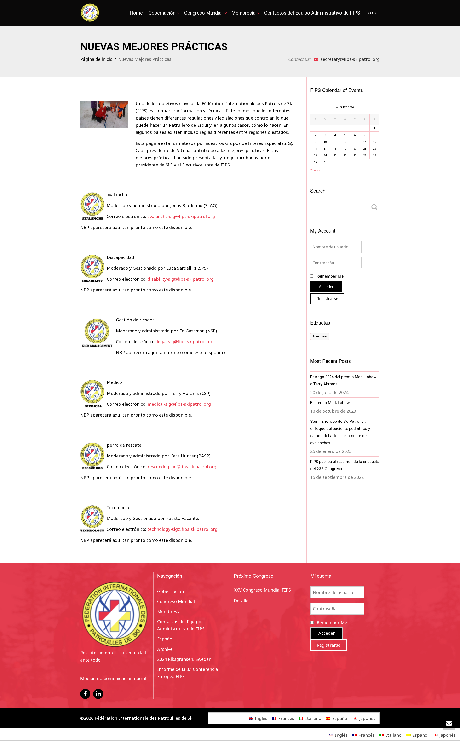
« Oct (315, 169)
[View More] (371, 13)
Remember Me (329, 276)
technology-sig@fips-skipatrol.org (182, 529)
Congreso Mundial (204, 13)
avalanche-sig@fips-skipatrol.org (181, 216)
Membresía (244, 13)
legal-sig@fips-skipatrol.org (185, 341)
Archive (164, 649)
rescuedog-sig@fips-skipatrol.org (182, 466)
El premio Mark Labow (330, 402)
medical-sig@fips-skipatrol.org (179, 404)
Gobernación (163, 13)
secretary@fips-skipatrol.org (349, 59)
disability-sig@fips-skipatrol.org (181, 279)
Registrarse (327, 298)
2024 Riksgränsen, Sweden (184, 659)
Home (136, 13)
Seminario (319, 336)
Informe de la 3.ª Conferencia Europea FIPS (187, 672)
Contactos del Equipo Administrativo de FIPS (312, 13)
